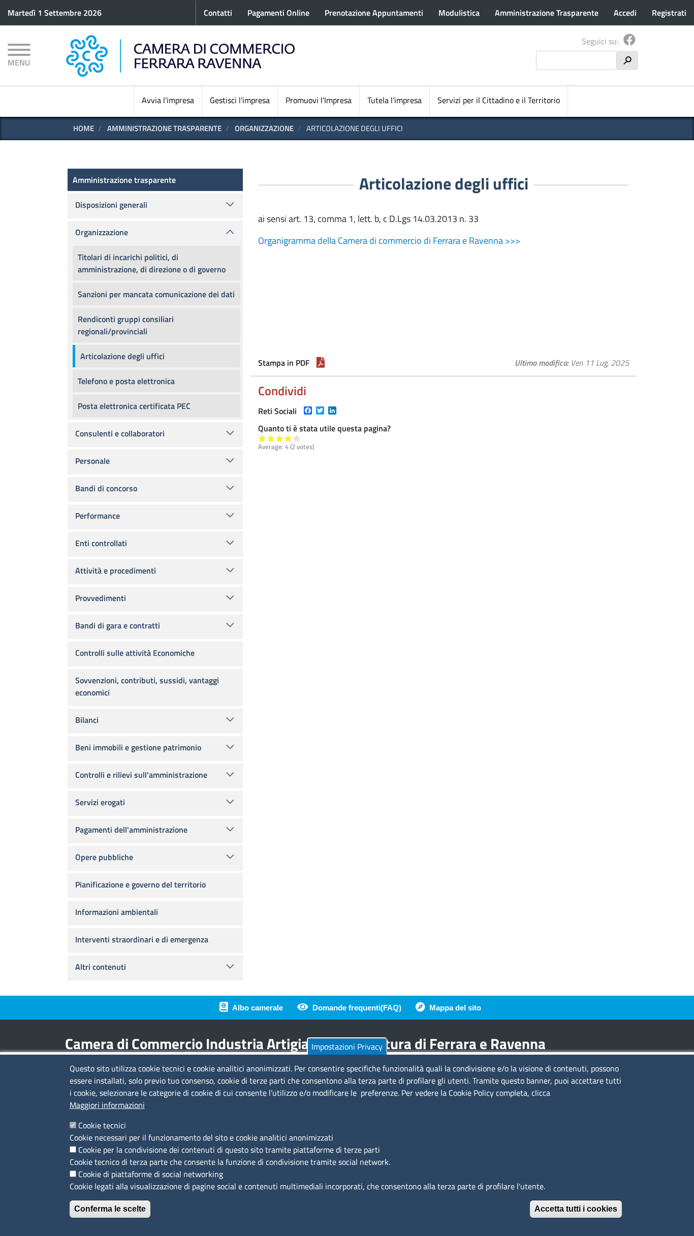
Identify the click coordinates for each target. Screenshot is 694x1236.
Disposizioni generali (111, 205)
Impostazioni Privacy (347, 1046)
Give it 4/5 (288, 438)
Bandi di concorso (106, 488)
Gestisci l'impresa (240, 100)
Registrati (669, 13)
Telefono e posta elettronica (126, 381)
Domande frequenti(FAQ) (356, 1007)
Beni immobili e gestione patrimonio (138, 747)
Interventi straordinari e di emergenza (141, 939)
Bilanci (87, 720)
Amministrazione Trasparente (546, 13)
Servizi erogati (100, 802)
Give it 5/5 (297, 438)
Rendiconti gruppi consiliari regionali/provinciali (126, 325)
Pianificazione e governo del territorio (140, 884)
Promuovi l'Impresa (319, 100)
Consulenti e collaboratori (120, 433)
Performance (97, 516)
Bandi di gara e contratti (117, 625)
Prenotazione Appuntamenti (374, 13)
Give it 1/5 (262, 438)
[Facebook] (629, 41)
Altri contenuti (100, 967)
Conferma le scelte (110, 1209)
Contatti (218, 13)
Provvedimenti (100, 598)
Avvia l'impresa (168, 100)
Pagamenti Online (278, 13)
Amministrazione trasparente (164, 128)
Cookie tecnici (102, 1125)
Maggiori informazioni (107, 1105)
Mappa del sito (455, 1007)
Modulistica (459, 13)
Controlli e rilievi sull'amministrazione (141, 775)
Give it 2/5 (271, 438)
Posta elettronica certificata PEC (134, 406)
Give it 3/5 (279, 438)
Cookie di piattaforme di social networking (150, 1174)
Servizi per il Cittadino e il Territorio (498, 100)
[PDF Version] (321, 363)
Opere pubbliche (104, 857)
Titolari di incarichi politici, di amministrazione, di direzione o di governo (152, 263)
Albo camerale (257, 1007)
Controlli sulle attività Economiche (135, 653)
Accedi (625, 13)
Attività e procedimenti (115, 570)
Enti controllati (101, 543)
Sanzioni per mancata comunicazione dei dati (156, 294)
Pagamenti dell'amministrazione (131, 829)
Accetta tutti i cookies (575, 1209)
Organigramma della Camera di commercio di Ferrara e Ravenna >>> (389, 240)
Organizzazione (264, 128)
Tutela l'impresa (394, 100)
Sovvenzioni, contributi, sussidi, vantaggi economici (147, 686)
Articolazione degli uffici (122, 356)
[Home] (180, 56)
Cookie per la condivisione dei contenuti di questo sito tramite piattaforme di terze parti (229, 1150)
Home (83, 128)
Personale (92, 461)
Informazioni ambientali (116, 912)
